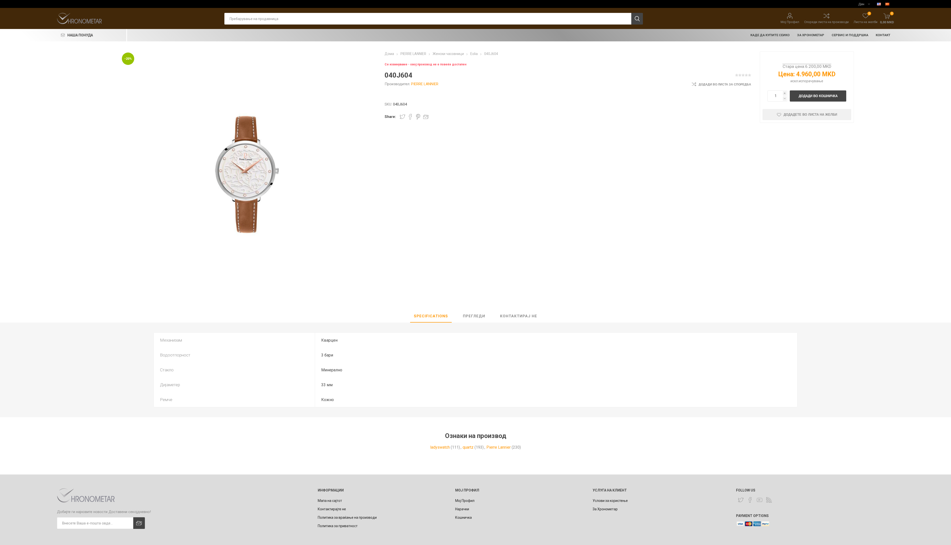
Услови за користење (610, 501)
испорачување (811, 81)
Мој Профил (790, 22)
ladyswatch (440, 447)
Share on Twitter (402, 116)
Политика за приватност (338, 526)
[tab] (431, 316)
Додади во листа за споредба (725, 84)
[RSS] (769, 500)
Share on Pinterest (418, 116)
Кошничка (463, 517)
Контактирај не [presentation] (518, 316)
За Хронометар (605, 509)
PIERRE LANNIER (424, 84)
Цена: (786, 74)
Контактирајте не (332, 509)
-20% (128, 58)
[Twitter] (741, 500)
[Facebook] (750, 500)
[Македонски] (887, 4)
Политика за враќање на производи (347, 517)
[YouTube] (760, 500)
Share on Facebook (410, 116)
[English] (879, 4)
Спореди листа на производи (826, 22)
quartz (468, 447)
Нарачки (462, 509)
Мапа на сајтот (330, 501)
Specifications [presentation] (431, 316)
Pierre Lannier (498, 447)
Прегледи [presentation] (474, 316)
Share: (390, 116)
